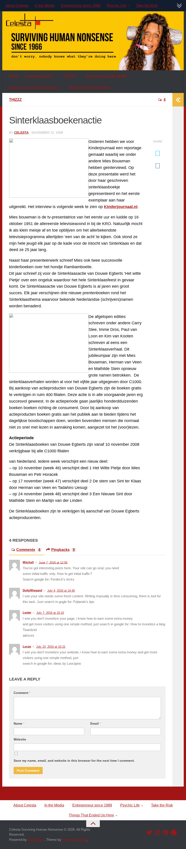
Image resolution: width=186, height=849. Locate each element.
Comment (22, 693)
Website (20, 739)
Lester (27, 612)
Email (95, 723)
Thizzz (15, 100)
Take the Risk (147, 5)
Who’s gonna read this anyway (33, 87)
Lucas (27, 646)
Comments (28, 550)
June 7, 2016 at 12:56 (53, 562)
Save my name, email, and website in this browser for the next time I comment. (74, 760)
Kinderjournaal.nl (120, 206)
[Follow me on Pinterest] (165, 832)
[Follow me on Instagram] (157, 832)
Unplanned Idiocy (39, 76)
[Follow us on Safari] (174, 832)
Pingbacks (63, 550)
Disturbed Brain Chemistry (89, 87)
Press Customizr (74, 840)
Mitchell (28, 562)
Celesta (21, 132)
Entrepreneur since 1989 (80, 5)
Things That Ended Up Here (91, 815)
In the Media (44, 5)
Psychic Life (116, 5)
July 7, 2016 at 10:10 (50, 612)
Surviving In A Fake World (106, 76)
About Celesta (16, 5)
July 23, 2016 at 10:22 (50, 646)
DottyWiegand (32, 590)
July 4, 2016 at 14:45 (61, 590)
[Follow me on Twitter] (149, 832)
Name (19, 723)
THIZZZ (69, 76)
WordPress (36, 840)
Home (14, 76)
